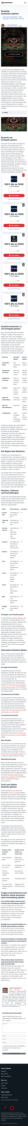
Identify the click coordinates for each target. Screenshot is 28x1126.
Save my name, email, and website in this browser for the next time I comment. (14, 1048)
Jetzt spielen (15, 195)
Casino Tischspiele (14, 792)
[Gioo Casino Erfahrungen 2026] (14, 271)
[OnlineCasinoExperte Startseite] (7, 3)
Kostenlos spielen (14, 54)
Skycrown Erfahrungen (14, 199)
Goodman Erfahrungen (14, 229)
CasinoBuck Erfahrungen (14, 318)
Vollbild (4, 29)
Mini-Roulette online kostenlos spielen (12, 754)
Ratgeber (3, 1071)
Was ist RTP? (4, 1074)
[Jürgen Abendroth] (5, 993)
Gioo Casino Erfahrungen (14, 288)
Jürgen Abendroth (12, 25)
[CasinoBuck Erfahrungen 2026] (14, 301)
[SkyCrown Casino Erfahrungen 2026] (14, 181)
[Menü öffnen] (25, 2)
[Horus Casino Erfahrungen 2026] (14, 241)
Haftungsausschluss (6, 1095)
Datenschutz (4, 1097)
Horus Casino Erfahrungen (14, 259)
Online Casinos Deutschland (10, 16)
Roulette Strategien (17, 618)
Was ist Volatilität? (6, 1076)
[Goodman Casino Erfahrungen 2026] (14, 211)
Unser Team (4, 1083)
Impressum (4, 1088)
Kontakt (3, 1085)
